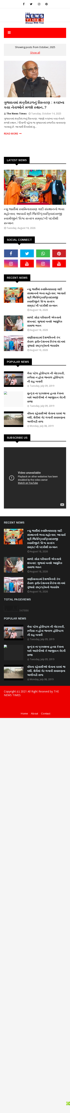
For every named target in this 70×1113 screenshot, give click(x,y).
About (34, 713)
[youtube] (27, 263)
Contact (45, 713)
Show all (35, 52)
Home (24, 713)
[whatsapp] (43, 253)
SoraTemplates (33, 702)
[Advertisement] (35, 753)
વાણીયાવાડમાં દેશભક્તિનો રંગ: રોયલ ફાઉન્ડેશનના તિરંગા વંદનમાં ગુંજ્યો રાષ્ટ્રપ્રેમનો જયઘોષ (46, 341)
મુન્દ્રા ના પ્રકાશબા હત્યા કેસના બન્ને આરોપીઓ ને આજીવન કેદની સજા (46, 397)
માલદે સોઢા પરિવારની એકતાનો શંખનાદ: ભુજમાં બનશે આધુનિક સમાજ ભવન (45, 321)
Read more (11, 133)
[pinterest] (46, 4)
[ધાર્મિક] (35, 187)
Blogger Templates (35, 709)
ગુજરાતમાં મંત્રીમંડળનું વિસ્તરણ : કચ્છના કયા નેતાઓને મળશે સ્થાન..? (34, 105)
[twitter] (31, 4)
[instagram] (39, 4)
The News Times (16, 113)
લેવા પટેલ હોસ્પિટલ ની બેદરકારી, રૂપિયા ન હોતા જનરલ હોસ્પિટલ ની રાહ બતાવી (46, 377)
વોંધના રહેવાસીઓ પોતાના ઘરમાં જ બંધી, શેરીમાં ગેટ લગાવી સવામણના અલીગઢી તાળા (46, 417)
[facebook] (24, 4)
